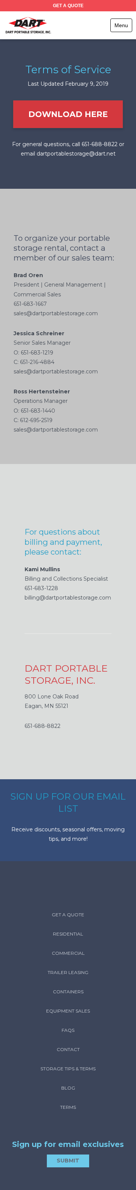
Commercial (68, 953)
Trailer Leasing (68, 972)
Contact (68, 1049)
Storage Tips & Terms (68, 1068)
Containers (68, 991)
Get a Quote (68, 5)
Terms (68, 1107)
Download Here (68, 114)
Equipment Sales (68, 1011)
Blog (68, 1088)
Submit (68, 1160)
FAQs (68, 1030)
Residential (68, 934)
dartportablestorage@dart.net (76, 153)
